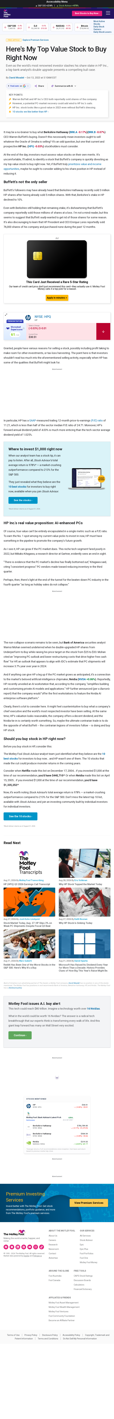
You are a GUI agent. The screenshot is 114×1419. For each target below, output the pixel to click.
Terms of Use (13, 1335)
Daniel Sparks (81, 961)
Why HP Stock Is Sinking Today (75, 923)
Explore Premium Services (36, 40)
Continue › (20, 1035)
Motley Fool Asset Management (64, 1303)
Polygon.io (37, 1256)
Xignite (26, 1256)
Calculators (79, 1285)
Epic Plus (84, 1249)
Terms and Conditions (48, 1338)
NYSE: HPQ (43, 317)
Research (53, 1245)
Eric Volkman (80, 880)
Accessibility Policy (71, 1335)
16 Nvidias (93, 1008)
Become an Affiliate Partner (62, 1320)
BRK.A (73, 132)
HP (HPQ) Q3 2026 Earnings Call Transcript (27, 884)
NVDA (82, 679)
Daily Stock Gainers (99, 27)
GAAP (32, 420)
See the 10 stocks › (20, 816)
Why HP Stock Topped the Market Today (80, 884)
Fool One (84, 1258)
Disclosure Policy (50, 1335)
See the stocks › (23, 500)
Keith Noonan (80, 919)
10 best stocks (17, 486)
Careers (52, 1240)
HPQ (31, 146)
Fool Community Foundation (62, 1316)
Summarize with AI (64, 86)
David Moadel (16, 77)
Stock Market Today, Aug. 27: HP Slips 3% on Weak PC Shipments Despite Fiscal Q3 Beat (28, 924)
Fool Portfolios (86, 1253)
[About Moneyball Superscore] (23, 328)
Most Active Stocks (99, 22)
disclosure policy (15, 988)
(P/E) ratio (97, 420)
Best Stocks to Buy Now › (87, 13)
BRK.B (92, 132)
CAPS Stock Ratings (83, 1276)
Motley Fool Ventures (58, 1311)
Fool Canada (54, 1280)
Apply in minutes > (57, 297)
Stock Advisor (86, 1240)
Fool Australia (55, 1276)
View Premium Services (88, 1202)
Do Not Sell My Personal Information (80, 1338)
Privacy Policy (30, 1335)
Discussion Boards (82, 1280)
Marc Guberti (25, 961)
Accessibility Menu (57, 1)
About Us (53, 1236)
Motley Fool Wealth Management (64, 1307)
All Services (85, 1236)
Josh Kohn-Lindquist (29, 919)
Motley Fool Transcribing (31, 880)
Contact (52, 1253)
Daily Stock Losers (102, 32)
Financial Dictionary (83, 1289)
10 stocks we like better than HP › (30, 111)
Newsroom (54, 1249)
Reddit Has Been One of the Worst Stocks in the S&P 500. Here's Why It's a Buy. (29, 966)
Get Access (30, 1120)
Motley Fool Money (88, 1262)
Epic (82, 1245)
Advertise (53, 1258)
